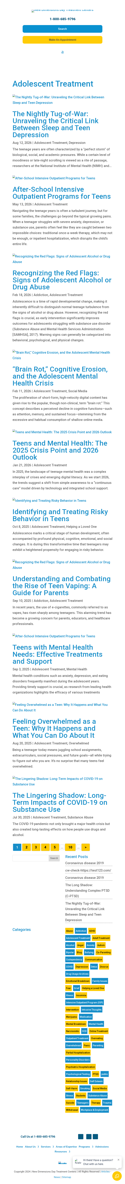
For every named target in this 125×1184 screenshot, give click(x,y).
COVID (69, 966)
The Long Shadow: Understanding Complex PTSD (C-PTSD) (87, 890)
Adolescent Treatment (50, 143)
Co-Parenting (103, 952)
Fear (68, 988)
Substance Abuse (80, 817)
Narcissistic (72, 1031)
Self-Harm (71, 1088)
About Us (30, 1146)
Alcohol (70, 945)
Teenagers (83, 1102)
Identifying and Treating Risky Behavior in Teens (60, 515)
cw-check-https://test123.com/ (88, 870)
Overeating (97, 1038)
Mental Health (77, 669)
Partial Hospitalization (78, 1052)
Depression (77, 143)
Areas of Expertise (66, 1146)
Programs (84, 1146)
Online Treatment (99, 1031)
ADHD (92, 931)
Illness (69, 995)
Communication (93, 959)
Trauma (107, 1102)
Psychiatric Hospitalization (80, 1067)
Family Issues (99, 981)
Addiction (41, 295)
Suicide (70, 1102)
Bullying (89, 952)
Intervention (72, 1009)
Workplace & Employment (94, 1110)
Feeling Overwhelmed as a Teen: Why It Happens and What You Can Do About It (54, 728)
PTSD (95, 1074)
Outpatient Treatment (77, 1038)
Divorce (104, 966)
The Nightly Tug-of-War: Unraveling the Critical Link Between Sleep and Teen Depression (55, 124)
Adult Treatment (101, 938)
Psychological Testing (78, 1074)
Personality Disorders (78, 1060)
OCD (84, 1031)
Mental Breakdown (76, 1024)
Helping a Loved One (81, 527)
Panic (87, 1045)
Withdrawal (72, 1110)
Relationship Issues (76, 1081)
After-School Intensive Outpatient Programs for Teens (62, 192)
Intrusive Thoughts (92, 1009)
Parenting (98, 1045)
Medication (86, 1017)
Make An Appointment (62, 39)
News (57, 1177)
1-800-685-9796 (63, 19)
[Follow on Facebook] (80, 1136)
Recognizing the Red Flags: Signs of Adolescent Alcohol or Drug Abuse (62, 280)
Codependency (74, 959)
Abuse (69, 931)
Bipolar (70, 952)
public (104, 1074)
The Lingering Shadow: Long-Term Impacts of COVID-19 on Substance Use (60, 802)
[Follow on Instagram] (95, 1136)
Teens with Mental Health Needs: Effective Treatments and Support (58, 654)
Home (19, 1146)
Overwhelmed (79, 743)
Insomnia (81, 995)
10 (70, 847)
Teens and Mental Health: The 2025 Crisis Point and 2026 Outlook (60, 450)
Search (62, 29)
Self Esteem (96, 1081)
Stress (69, 1095)
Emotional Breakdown (78, 981)
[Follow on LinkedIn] (88, 1136)
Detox (94, 966)
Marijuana (71, 1017)
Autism (101, 945)
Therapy (95, 1102)
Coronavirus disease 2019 (84, 863)
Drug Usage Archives (77, 974)
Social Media (77, 391)
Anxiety (90, 945)
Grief (76, 988)
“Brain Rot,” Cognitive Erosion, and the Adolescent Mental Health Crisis (60, 376)
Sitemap (66, 1177)
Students (80, 1095)
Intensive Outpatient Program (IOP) (84, 1002)
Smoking (85, 1088)
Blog (79, 952)
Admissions (102, 1146)
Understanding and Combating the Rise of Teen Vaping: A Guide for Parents (62, 586)
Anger (80, 945)
